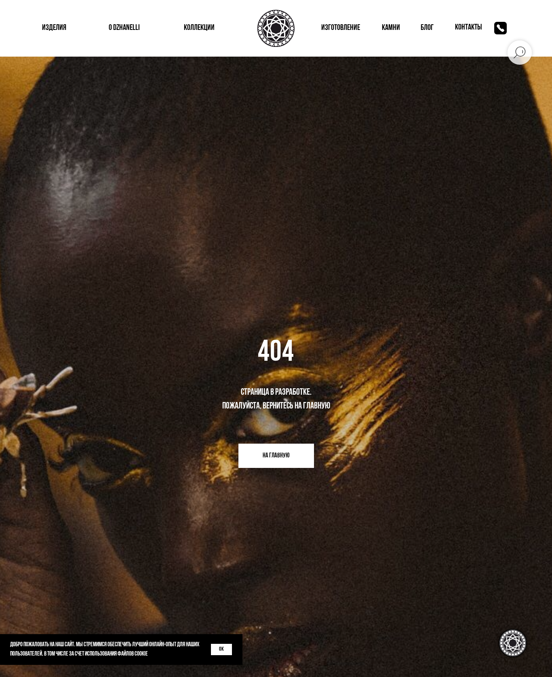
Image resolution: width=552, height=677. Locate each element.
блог (427, 28)
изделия (54, 28)
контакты (468, 27)
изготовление (340, 28)
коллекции (199, 28)
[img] (500, 28)
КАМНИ (391, 28)
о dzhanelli (124, 28)
